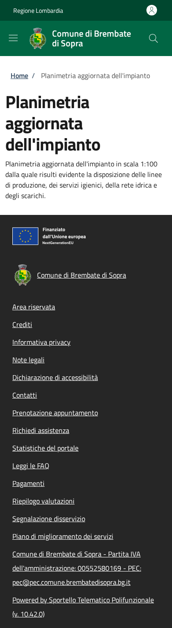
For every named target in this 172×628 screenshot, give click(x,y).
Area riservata (33, 306)
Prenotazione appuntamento (55, 412)
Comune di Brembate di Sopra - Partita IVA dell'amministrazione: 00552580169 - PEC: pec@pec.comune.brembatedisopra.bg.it (76, 568)
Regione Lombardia (38, 10)
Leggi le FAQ (30, 465)
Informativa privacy (41, 342)
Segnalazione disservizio (48, 518)
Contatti (24, 395)
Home (19, 75)
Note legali (28, 359)
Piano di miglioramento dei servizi (62, 536)
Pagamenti (28, 483)
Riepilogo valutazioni (43, 501)
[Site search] (153, 38)
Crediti (22, 324)
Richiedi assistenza (40, 430)
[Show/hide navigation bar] (13, 38)
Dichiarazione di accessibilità (55, 377)
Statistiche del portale (45, 448)
